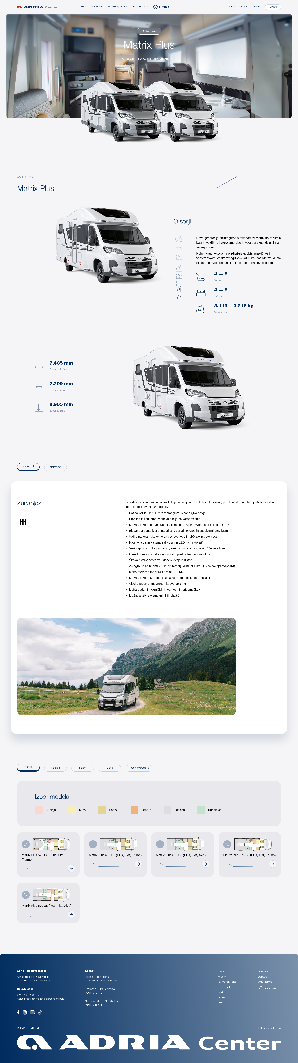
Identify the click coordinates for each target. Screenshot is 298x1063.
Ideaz (278, 1029)
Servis (231, 7)
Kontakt (221, 1002)
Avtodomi (96, 7)
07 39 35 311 (92, 981)
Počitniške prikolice (227, 982)
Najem (243, 7)
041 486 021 (110, 981)
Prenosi (256, 7)
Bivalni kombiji (225, 987)
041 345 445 (95, 1005)
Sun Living (263, 987)
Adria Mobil (263, 972)
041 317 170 (95, 993)
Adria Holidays (265, 982)
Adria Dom (263, 977)
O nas (83, 7)
